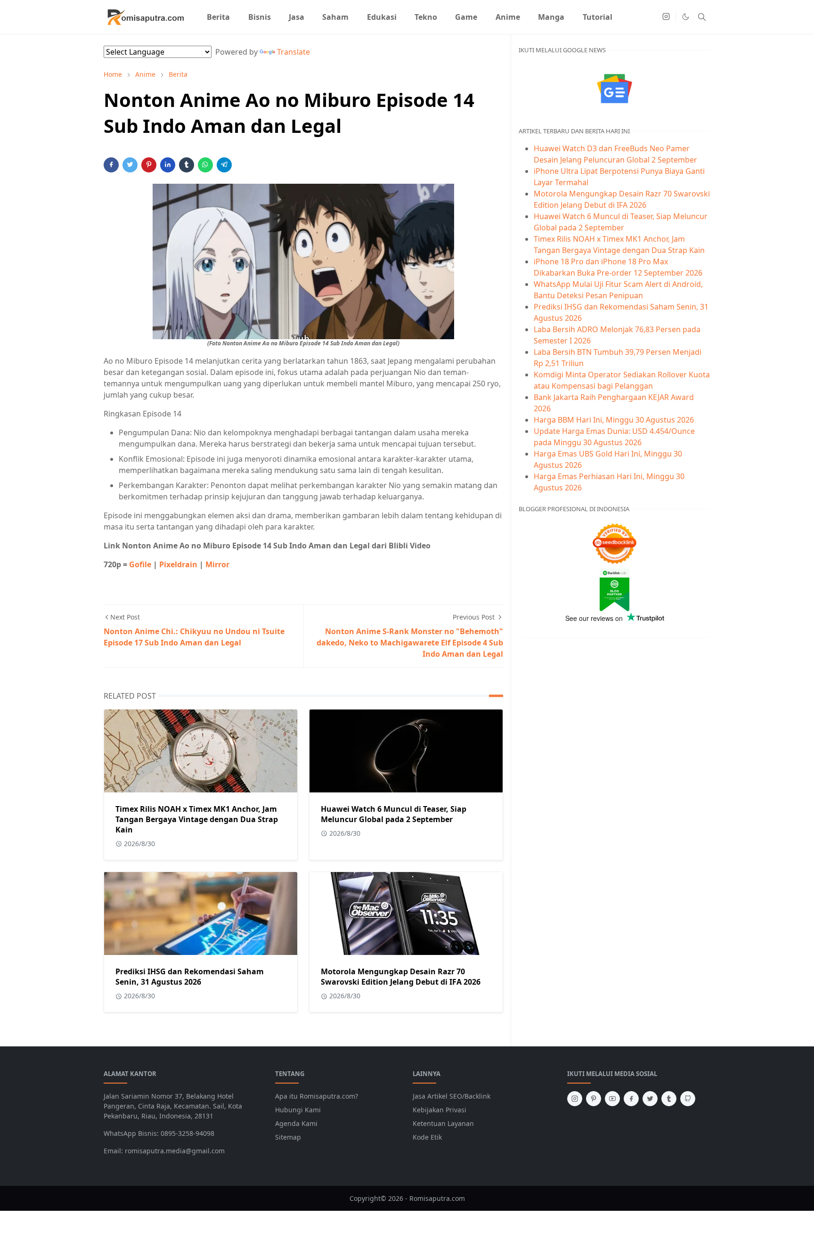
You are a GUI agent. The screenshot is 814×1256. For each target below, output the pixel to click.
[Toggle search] (701, 16)
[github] (687, 1098)
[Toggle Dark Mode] (685, 16)
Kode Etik (427, 1137)
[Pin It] (148, 164)
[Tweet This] (130, 164)
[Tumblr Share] (186, 164)
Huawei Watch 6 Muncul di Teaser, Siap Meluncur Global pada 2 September (393, 814)
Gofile (140, 564)
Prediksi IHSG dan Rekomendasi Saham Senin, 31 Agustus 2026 (189, 976)
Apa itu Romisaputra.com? (316, 1096)
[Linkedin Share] (167, 164)
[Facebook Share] (111, 164)
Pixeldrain (178, 564)
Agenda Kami (296, 1123)
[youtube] (612, 1098)
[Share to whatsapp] (205, 164)
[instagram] (666, 17)
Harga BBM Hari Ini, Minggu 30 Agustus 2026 (614, 420)
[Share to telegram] (224, 164)
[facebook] (631, 1098)
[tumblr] (668, 1098)
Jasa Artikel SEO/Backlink (451, 1096)
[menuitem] (218, 17)
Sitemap (288, 1137)
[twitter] (650, 1098)
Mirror (217, 564)
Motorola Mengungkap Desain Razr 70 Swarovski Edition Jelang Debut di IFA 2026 (400, 976)
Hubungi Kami (298, 1109)
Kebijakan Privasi (439, 1109)
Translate (293, 52)
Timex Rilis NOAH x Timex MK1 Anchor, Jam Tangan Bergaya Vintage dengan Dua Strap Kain (196, 819)
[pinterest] (593, 1098)
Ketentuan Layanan (443, 1123)
